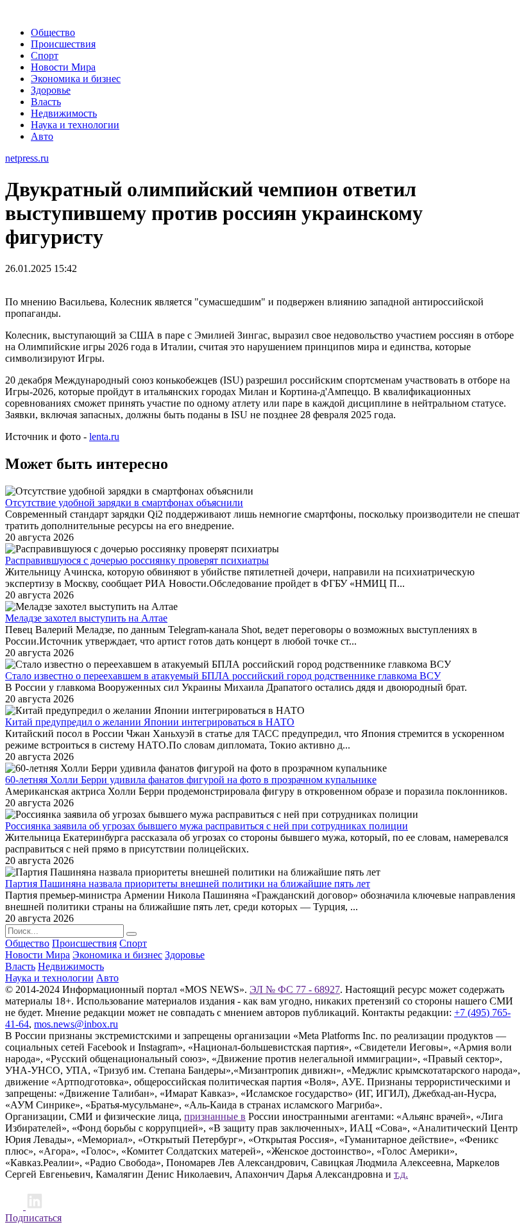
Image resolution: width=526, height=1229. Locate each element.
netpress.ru (27, 158)
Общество (53, 32)
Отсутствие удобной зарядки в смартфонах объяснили (124, 502)
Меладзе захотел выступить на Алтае (86, 618)
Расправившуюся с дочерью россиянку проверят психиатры (137, 560)
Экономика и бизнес (76, 78)
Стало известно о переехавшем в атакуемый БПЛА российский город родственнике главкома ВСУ (223, 675)
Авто (42, 136)
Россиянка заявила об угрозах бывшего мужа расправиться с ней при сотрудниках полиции (206, 825)
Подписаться (33, 1217)
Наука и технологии (75, 124)
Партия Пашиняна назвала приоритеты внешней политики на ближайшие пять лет (187, 883)
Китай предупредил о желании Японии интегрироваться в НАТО (149, 721)
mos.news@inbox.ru (76, 1024)
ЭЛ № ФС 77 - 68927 (295, 989)
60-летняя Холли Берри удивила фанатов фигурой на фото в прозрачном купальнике (191, 779)
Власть (46, 101)
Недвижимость (64, 113)
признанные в (215, 1116)
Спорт (44, 55)
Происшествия (63, 43)
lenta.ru (104, 436)
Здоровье (51, 90)
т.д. (401, 1174)
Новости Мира (63, 67)
